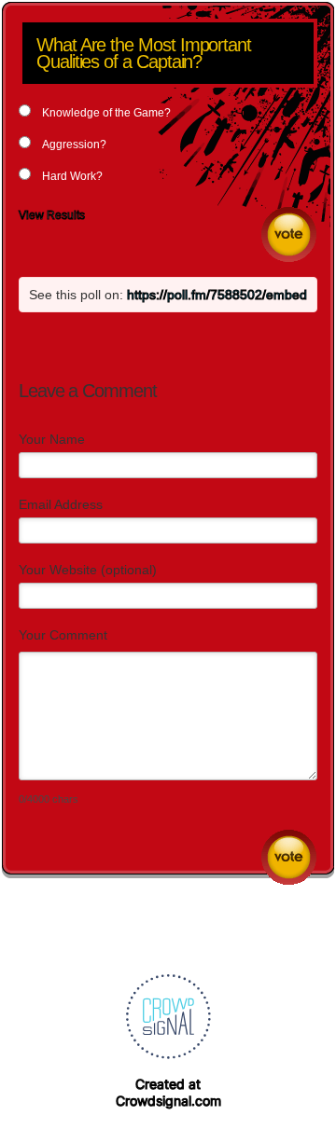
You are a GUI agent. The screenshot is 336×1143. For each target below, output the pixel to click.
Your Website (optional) (88, 569)
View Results (52, 215)
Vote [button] (288, 234)
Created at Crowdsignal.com (168, 1092)
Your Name (52, 439)
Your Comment (63, 634)
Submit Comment (288, 857)
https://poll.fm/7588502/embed (217, 294)
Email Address (61, 504)
